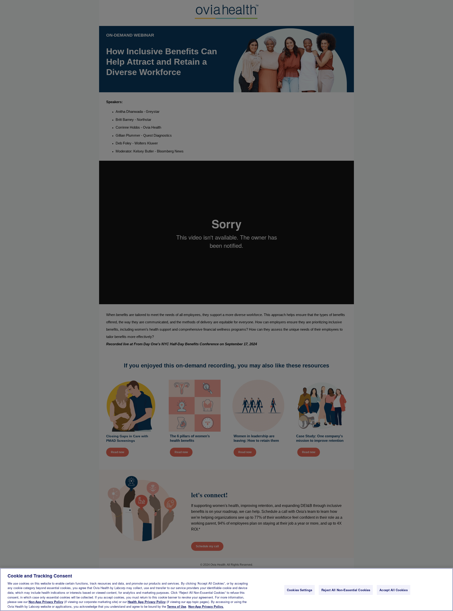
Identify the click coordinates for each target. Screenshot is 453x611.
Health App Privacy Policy (147, 601)
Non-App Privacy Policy (46, 601)
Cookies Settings (299, 590)
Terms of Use (176, 606)
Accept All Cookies (393, 590)
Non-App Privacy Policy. (206, 606)
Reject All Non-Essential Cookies (345, 590)
